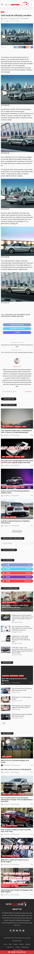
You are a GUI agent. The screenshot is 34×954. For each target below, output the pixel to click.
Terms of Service (17, 950)
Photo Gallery (10, 426)
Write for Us (10, 947)
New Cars (17, 456)
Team (10, 944)
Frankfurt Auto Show (17, 316)
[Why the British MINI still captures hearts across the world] (5, 691)
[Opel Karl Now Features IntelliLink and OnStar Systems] (5, 716)
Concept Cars (9, 456)
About (5, 944)
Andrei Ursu (6, 18)
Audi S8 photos (5, 316)
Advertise (27, 944)
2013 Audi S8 (9, 314)
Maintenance (21, 794)
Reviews (21, 675)
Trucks (4, 794)
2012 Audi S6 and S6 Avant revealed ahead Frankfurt (17, 352)
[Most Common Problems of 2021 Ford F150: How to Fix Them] (17, 818)
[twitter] (17, 569)
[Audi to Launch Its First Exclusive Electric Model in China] (17, 479)
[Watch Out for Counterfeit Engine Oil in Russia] (17, 748)
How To (14, 794)
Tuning (24, 426)
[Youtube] (17, 581)
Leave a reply (8, 399)
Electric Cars (9, 487)
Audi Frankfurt (21, 314)
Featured (9, 756)
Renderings (18, 426)
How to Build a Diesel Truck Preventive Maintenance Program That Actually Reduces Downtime (17, 799)
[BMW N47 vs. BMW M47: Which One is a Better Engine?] (17, 848)
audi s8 (28, 314)
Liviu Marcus (6, 435)
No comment (25, 18)
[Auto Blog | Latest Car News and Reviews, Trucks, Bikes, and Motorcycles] (16, 904)
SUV (12, 886)
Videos (16, 886)
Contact (17, 947)
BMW (3, 856)
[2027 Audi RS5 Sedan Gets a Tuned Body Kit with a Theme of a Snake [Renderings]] (17, 419)
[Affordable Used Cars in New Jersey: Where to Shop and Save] (17, 601)
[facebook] (17, 565)
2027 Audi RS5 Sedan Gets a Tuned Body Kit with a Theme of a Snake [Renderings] (16, 431)
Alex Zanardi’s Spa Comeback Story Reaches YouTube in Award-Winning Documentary (22, 628)
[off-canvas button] (2, 4)
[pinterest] (17, 573)
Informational (14, 675)
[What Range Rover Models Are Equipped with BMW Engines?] (5, 708)
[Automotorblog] (17, 4)
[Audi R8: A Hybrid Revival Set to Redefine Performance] (17, 509)
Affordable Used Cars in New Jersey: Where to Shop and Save (15, 606)
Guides (4, 602)
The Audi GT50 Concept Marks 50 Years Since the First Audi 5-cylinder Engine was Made (17, 461)
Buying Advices (11, 602)
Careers (15, 944)
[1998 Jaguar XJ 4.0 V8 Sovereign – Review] (5, 699)
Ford (3, 825)
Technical (8, 825)
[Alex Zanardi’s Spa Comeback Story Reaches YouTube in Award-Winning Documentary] (5, 629)
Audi (2, 12)
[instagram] (17, 577)
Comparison (5, 675)
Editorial (21, 944)
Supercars (13, 517)
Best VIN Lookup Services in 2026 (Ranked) (16, 769)
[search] (31, 4)
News (22, 456)
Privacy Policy (24, 947)
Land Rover (5, 884)
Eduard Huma (6, 765)
